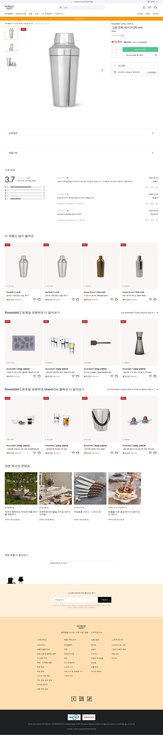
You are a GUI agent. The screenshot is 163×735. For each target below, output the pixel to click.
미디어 (114, 658)
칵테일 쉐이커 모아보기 (58, 563)
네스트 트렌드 (96, 671)
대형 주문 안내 (42, 689)
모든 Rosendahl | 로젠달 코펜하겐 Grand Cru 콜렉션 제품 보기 (131, 389)
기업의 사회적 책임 (119, 649)
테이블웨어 (9, 14)
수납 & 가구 (59, 14)
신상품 (139, 14)
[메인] (9, 7)
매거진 (155, 14)
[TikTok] (89, 698)
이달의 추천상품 (97, 658)
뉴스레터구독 (42, 658)
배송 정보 (40, 667)
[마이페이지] (144, 7)
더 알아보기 (151, 72)
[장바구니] (155, 7)
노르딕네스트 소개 (118, 645)
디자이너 (94, 654)
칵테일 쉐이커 (28, 23)
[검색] (61, 7)
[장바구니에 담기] (39, 299)
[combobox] (153, 2)
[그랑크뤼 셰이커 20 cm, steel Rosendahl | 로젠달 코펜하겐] (64, 70)
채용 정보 (115, 654)
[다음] (102, 70)
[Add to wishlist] (35, 299)
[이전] (26, 70)
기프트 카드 (68, 676)
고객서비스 (41, 645)
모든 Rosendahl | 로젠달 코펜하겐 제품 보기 (138, 313)
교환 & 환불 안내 (43, 649)
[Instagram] (81, 698)
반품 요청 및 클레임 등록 (46, 654)
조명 (36, 14)
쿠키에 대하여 (42, 685)
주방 (30, 14)
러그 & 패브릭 (46, 14)
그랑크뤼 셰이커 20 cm (41, 23)
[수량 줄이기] (113, 49)
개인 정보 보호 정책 (44, 680)
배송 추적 (40, 671)
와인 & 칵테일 (17, 23)
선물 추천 (94, 667)
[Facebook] (74, 698)
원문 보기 (81, 204)
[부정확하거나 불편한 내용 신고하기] (156, 187)
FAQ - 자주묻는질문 (44, 663)
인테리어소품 (21, 14)
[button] (117, 35)
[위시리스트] (149, 7)
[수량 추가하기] (120, 49)
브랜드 (147, 14)
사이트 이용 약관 (43, 676)
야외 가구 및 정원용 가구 (73, 671)
